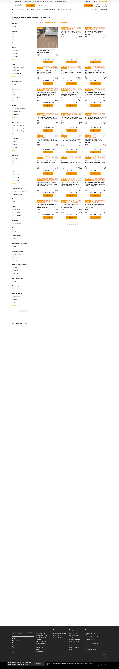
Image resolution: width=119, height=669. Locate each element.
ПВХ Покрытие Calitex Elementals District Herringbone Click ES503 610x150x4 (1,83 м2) (70, 206)
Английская (17, 296)
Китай (15, 267)
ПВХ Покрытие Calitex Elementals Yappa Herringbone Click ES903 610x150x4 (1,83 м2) (46, 206)
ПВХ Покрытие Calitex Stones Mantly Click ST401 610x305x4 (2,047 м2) (95, 118)
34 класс (16, 56)
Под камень (17, 215)
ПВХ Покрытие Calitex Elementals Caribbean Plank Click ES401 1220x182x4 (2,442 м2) (70, 94)
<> (14, 302)
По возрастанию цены (51, 22)
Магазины (28, 1)
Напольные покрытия (18, 9)
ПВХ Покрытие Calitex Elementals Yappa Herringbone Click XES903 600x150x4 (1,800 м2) (46, 162)
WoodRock (17, 98)
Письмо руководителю (74, 647)
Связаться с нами (102, 1)
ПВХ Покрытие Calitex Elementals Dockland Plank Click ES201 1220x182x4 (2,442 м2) (46, 50)
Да (15, 26)
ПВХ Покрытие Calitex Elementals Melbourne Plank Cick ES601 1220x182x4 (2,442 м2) (46, 72)
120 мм (16, 158)
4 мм (15, 141)
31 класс (16, 50)
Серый (18, 70)
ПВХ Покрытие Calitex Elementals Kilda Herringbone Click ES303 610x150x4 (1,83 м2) (94, 206)
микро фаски (17, 111)
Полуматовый (18, 254)
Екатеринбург (91, 639)
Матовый (16, 202)
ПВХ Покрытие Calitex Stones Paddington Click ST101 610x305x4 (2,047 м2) (94, 140)
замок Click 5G (18, 194)
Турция (16, 270)
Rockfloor (16, 95)
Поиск (90, 5)
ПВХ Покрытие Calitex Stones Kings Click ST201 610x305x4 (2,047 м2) (71, 139)
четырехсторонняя (19, 108)
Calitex (16, 34)
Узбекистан (17, 273)
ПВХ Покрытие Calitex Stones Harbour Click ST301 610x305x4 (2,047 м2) (47, 140)
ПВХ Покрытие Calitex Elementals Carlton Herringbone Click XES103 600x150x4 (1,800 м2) (70, 184)
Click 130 (16, 92)
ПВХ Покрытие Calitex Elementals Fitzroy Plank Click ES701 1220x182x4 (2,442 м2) (71, 72)
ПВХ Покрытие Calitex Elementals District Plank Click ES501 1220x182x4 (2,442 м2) (95, 72)
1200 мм (16, 174)
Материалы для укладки (48, 9)
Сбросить (23, 311)
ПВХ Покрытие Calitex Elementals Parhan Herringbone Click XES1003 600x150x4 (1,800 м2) (70, 162)
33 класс (16, 53)
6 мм (15, 147)
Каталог (31, 5)
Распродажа (103, 9)
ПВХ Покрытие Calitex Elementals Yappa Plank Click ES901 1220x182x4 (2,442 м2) (94, 33)
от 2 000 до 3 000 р (19, 128)
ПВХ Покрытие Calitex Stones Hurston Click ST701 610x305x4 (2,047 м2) (47, 119)
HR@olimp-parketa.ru (91, 645)
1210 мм (16, 177)
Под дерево (17, 209)
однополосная (18, 231)
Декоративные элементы (64, 9)
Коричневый (20, 67)
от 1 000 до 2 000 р (19, 125)
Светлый (19, 73)
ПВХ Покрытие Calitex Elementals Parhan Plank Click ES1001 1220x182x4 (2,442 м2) (71, 33)
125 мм (16, 161)
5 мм (15, 144)
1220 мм (16, 180)
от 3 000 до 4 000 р (19, 131)
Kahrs (15, 37)
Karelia (16, 40)
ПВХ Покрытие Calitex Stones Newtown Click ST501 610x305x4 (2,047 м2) (71, 119)
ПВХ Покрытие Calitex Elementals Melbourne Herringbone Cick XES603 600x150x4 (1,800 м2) (95, 162)
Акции (95, 9)
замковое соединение (20, 191)
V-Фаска (16, 114)
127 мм (16, 164)
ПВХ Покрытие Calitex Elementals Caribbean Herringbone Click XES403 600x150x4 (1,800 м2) (95, 184)
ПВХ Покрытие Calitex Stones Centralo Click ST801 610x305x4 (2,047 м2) (95, 94)
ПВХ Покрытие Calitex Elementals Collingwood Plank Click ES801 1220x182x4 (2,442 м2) (46, 94)
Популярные (63, 22)
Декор (16, 299)
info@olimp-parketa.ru (93, 637)
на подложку (17, 223)
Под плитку (17, 212)
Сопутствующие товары (33, 9)
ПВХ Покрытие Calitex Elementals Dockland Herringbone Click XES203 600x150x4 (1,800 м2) (47, 184)
